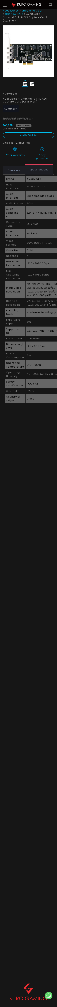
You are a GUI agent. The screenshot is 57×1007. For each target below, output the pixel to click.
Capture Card (14, 14)
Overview (14, 170)
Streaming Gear (32, 10)
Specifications (38, 169)
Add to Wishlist (28, 135)
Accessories (11, 10)
